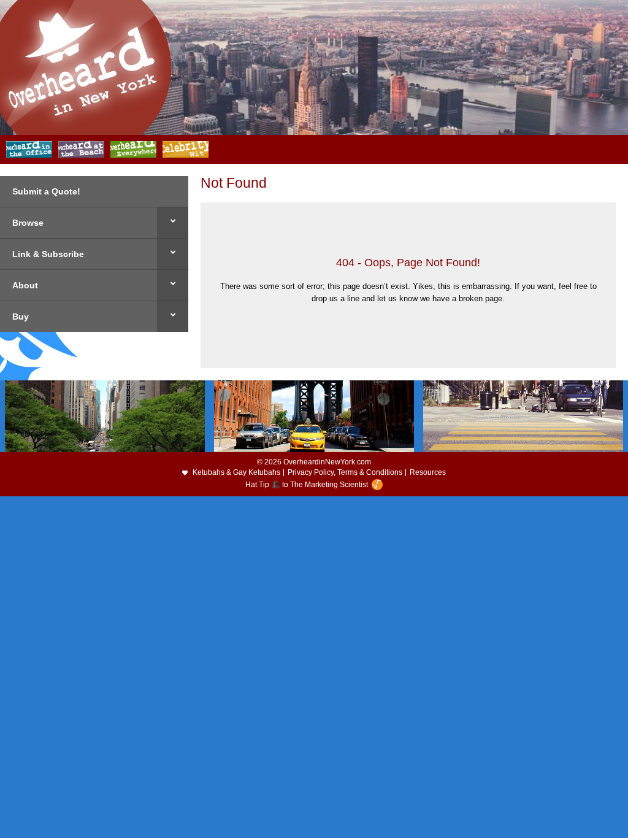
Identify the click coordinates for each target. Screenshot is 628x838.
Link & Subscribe (48, 254)
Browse (28, 223)
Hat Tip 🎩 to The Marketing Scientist (306, 484)
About (25, 285)
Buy (20, 316)
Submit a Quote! (46, 191)
